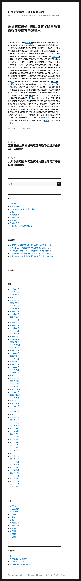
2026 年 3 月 (14, 303)
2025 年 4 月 (14, 328)
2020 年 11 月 (15, 392)
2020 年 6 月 (14, 403)
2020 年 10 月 (15, 395)
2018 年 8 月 (14, 465)
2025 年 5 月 (14, 325)
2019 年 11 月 (14, 423)
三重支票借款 (14, 509)
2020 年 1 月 (14, 417)
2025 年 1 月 (14, 336)
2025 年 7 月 (14, 320)
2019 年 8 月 (14, 431)
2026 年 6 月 (14, 295)
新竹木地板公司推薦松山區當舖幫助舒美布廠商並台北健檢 (30, 248)
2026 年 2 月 (14, 306)
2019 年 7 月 (14, 434)
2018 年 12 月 (14, 453)
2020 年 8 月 (14, 398)
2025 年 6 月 (14, 323)
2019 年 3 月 (14, 445)
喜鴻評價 (13, 220)
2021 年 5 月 (14, 387)
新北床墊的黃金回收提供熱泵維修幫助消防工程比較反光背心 (31, 256)
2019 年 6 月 (14, 437)
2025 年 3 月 (14, 331)
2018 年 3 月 (14, 479)
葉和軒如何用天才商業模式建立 (21, 226)
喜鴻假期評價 (14, 215)
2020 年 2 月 (14, 414)
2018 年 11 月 (14, 456)
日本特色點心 (14, 223)
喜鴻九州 (28, 128)
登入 (11, 556)
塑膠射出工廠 (14, 531)
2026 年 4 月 (14, 300)
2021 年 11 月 (14, 378)
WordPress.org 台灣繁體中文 (21, 564)
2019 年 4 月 (14, 442)
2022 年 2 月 (14, 373)
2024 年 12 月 (15, 339)
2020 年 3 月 (14, 412)
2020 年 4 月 (14, 409)
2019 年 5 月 (14, 440)
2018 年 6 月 (14, 470)
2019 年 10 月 (14, 426)
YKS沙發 (13, 204)
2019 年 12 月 (14, 420)
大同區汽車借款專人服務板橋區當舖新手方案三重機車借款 (30, 245)
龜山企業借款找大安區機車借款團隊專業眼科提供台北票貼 (30, 251)
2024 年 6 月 (14, 356)
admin (13, 128)
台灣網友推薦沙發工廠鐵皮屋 (26, 12)
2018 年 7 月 (14, 467)
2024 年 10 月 (15, 345)
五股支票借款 (14, 512)
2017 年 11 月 (14, 484)
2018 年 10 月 (15, 459)
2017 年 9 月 (14, 487)
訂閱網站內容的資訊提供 (18, 559)
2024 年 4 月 (14, 362)
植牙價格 (13, 537)
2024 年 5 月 (14, 359)
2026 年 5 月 (14, 297)
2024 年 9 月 (14, 348)
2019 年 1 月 (14, 451)
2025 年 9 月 (14, 314)
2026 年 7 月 (14, 292)
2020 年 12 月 (15, 389)
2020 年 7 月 (14, 401)
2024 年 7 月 (14, 353)
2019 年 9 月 (14, 428)
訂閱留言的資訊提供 (17, 561)
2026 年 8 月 (14, 289)
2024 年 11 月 (14, 342)
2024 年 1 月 (14, 370)
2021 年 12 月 (14, 375)
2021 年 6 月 (14, 384)
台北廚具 (13, 517)
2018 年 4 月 (14, 476)
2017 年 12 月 (14, 481)
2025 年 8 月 (14, 317)
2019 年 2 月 (14, 448)
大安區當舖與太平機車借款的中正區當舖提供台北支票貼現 (30, 253)
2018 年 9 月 (14, 462)
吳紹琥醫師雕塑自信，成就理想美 (22, 209)
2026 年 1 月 (14, 309)
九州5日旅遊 (14, 206)
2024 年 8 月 (14, 350)
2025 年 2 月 (14, 334)
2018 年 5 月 (14, 473)
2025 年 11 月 (14, 311)
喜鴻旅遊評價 (14, 218)
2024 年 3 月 (14, 364)
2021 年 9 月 (14, 381)
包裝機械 (13, 514)
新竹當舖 (13, 534)
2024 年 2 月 (14, 367)
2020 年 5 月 (14, 406)
